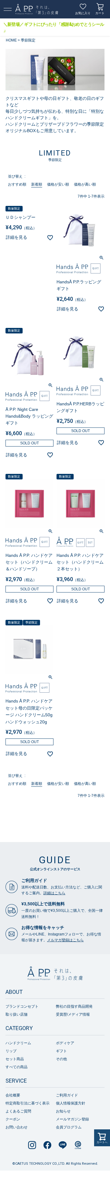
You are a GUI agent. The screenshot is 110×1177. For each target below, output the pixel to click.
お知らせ (63, 1111)
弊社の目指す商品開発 (74, 1006)
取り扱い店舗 (17, 1014)
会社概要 (13, 1095)
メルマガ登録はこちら (65, 940)
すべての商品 (17, 1067)
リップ (11, 1051)
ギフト (61, 1051)
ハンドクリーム (18, 1043)
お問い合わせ (17, 1127)
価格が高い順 (85, 184)
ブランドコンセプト (22, 1006)
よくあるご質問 (18, 1111)
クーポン (13, 1119)
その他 (61, 1059)
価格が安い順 (58, 184)
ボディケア (65, 1043)
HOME (11, 40)
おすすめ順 (17, 184)
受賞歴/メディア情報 (73, 1014)
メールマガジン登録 (72, 1119)
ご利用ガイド (67, 1095)
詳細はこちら (54, 893)
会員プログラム (69, 1127)
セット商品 (15, 1059)
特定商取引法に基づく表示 (28, 1103)
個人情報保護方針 (70, 1103)
